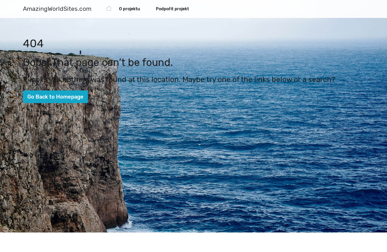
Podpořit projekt (172, 8)
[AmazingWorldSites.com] (109, 9)
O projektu (129, 8)
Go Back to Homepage (55, 97)
